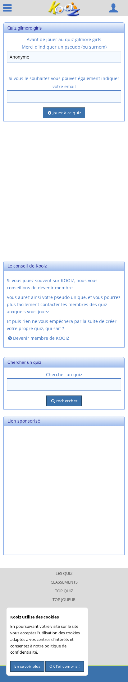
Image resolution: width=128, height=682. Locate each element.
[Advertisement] (64, 190)
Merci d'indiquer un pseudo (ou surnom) (64, 47)
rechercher (67, 401)
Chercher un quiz (64, 374)
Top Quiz (64, 591)
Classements (64, 582)
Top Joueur (64, 599)
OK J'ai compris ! (64, 666)
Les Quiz (64, 573)
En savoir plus (27, 666)
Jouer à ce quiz (67, 113)
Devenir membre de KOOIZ (41, 338)
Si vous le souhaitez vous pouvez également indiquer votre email (64, 82)
